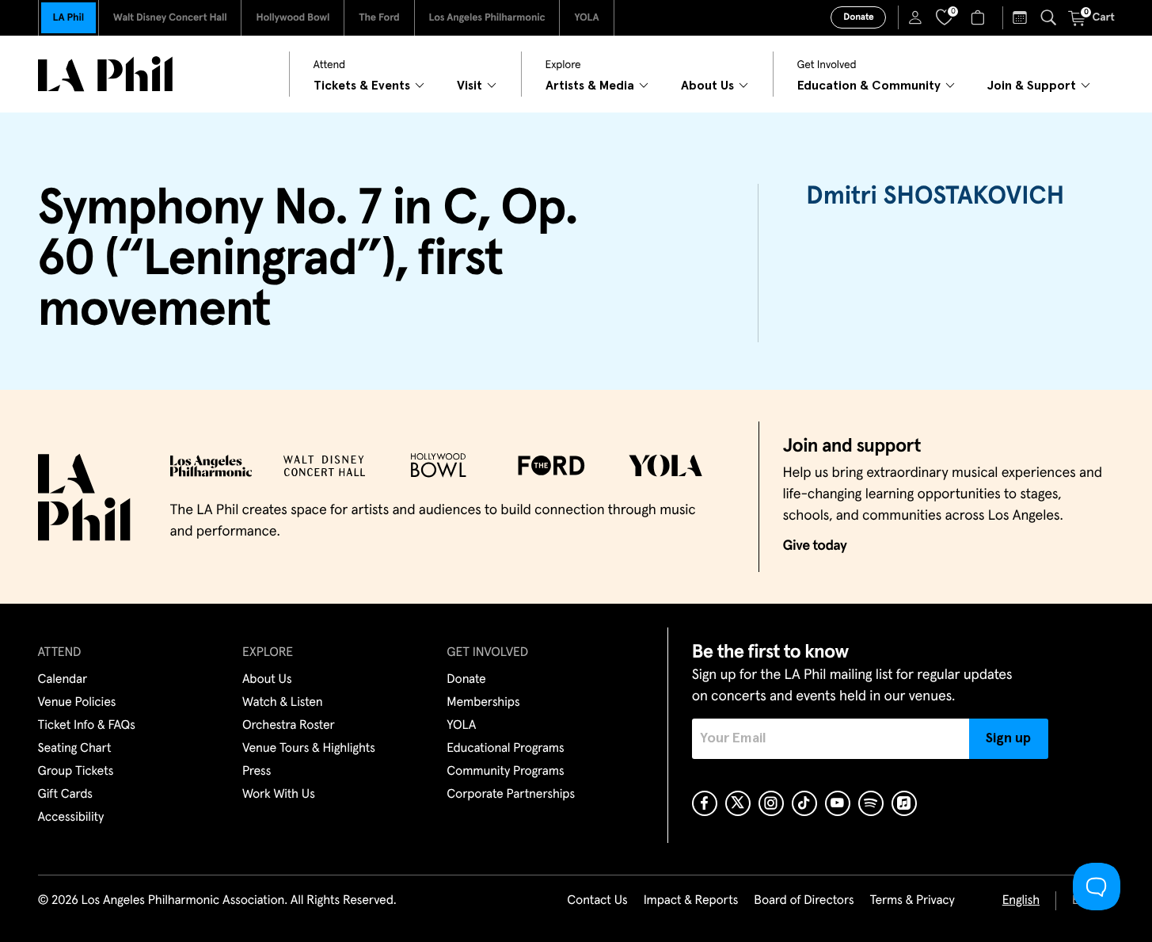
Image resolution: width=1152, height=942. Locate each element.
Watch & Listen (282, 702)
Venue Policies (77, 702)
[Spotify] (871, 803)
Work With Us (278, 794)
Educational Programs (505, 748)
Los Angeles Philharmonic (487, 18)
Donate (858, 17)
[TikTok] (804, 803)
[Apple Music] (904, 803)
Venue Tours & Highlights (308, 748)
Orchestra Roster (288, 725)
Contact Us (597, 900)
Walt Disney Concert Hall (170, 18)
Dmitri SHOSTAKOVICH (935, 196)
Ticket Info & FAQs (86, 725)
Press (256, 771)
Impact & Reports (691, 900)
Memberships (483, 702)
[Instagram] (771, 803)
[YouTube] (837, 803)
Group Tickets (76, 771)
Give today (815, 546)
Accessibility (71, 817)
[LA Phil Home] (105, 74)
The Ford (379, 18)
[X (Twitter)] (738, 803)
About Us (267, 679)
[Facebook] (704, 803)
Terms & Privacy (911, 900)
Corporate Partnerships (511, 794)
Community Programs (505, 771)
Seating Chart (75, 748)
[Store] (979, 17)
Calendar (63, 679)
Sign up (1008, 738)
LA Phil (68, 18)
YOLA (586, 18)
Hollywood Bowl (292, 18)
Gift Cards (65, 794)
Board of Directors (804, 900)
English (1021, 900)
